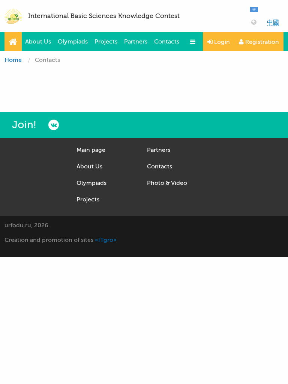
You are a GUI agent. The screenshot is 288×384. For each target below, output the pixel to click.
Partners (135, 41)
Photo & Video (167, 183)
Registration (261, 42)
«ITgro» (106, 240)
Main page (90, 150)
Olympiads (73, 41)
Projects (105, 41)
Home (13, 60)
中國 (273, 23)
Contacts (166, 41)
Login (221, 42)
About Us (38, 41)
